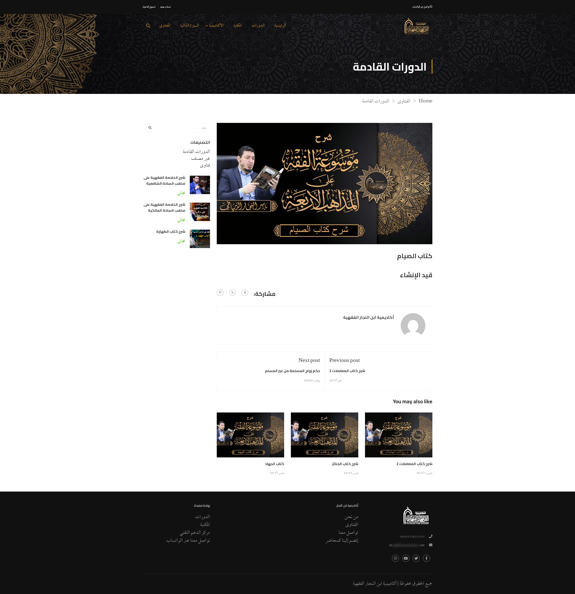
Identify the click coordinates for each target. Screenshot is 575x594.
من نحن (351, 517)
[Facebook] (244, 292)
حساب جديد (165, 7)
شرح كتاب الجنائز (345, 463)
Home (425, 101)
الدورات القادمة (375, 101)
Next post (309, 361)
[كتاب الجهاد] (250, 437)
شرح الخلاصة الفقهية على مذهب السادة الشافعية (164, 180)
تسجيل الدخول (149, 7)
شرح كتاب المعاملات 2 (347, 370)
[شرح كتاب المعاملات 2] (398, 437)
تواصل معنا (348, 533)
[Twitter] (232, 292)
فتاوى (205, 165)
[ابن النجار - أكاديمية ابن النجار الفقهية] (416, 26)
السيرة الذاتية (189, 26)
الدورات (258, 26)
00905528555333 (412, 537)
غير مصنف (200, 158)
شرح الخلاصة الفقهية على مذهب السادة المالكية (164, 207)
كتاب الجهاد (274, 463)
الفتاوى (164, 26)
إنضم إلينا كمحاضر (341, 540)
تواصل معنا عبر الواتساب (188, 540)
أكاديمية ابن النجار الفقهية (368, 317)
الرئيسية (280, 26)
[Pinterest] (220, 292)
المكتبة (237, 26)
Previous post (344, 361)
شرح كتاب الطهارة (170, 231)
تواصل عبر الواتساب (421, 7)
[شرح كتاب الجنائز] (324, 437)
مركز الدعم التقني (195, 533)
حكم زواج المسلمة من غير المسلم (292, 370)
